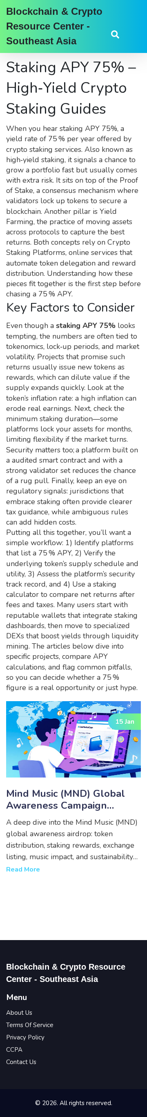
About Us (19, 1013)
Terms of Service (29, 1025)
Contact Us (21, 1062)
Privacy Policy (25, 1037)
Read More (23, 869)
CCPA (14, 1050)
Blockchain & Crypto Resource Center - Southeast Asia (54, 26)
